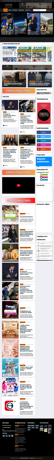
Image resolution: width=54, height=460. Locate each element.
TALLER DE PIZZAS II (26, 217)
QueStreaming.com (39, 458)
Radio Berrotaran (16, 458)
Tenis (29, 429)
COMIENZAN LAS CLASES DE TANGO (26, 311)
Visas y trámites (31, 425)
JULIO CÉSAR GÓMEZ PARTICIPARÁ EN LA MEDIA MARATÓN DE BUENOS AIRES (26, 234)
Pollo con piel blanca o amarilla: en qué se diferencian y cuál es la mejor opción (26, 253)
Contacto (27, 10)
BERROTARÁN (6, 81)
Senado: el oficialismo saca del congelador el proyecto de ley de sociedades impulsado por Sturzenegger (10, 153)
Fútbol (16, 445)
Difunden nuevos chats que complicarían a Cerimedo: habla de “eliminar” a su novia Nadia (26, 119)
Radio (9, 10)
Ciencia (16, 434)
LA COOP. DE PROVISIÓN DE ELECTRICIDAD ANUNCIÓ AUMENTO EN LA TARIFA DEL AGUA (26, 405)
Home (5, 10)
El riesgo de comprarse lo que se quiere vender (9, 115)
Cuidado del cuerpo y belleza (25, 247)
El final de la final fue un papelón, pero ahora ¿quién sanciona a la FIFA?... (20, 450)
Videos (37, 425)
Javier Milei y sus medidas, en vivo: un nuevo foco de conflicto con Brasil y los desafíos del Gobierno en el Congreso (27, 154)
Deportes (17, 425)
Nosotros (21, 10)
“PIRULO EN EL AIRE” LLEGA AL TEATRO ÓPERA (26, 368)
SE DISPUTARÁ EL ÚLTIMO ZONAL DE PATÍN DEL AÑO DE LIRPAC (26, 387)
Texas (29, 427)
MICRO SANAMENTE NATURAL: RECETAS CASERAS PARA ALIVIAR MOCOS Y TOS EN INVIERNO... (38, 84)
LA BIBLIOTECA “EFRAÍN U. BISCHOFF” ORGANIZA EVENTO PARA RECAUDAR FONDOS (26, 329)
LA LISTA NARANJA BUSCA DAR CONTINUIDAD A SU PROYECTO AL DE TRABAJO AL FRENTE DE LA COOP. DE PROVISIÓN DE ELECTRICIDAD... (14, 84)
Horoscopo (50, 260)
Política (22, 114)
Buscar (48, 10)
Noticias (15, 10)
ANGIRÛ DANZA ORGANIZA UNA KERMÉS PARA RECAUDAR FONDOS (26, 349)
